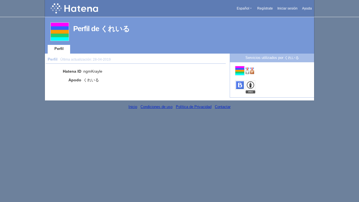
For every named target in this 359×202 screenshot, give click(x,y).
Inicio (132, 107)
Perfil (59, 49)
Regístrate (265, 8)
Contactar (223, 107)
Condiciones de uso (156, 107)
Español (243, 8)
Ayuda (307, 8)
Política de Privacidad (193, 107)
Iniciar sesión (287, 8)
